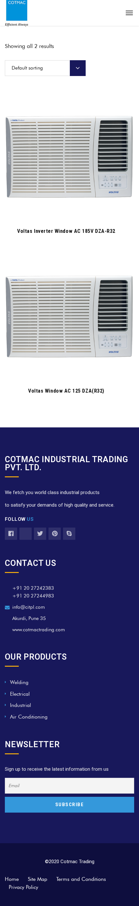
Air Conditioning (29, 717)
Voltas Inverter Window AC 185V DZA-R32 (66, 231)
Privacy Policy (23, 887)
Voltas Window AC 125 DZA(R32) (66, 391)
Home (12, 879)
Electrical (20, 694)
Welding (19, 682)
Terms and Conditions (81, 879)
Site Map (37, 879)
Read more (66, 212)
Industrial (20, 705)
